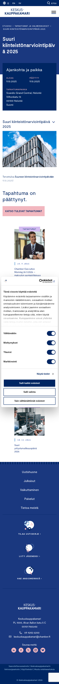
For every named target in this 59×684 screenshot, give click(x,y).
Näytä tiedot (43, 374)
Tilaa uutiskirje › (29, 534)
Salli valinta (29, 392)
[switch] (51, 342)
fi (8, 3)
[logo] (17, 12)
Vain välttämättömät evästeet (29, 401)
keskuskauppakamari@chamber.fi (32, 636)
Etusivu (7, 26)
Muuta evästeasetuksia (44, 669)
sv (20, 3)
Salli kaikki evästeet (29, 383)
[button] (51, 3)
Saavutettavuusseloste (19, 666)
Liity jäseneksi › (29, 556)
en (13, 3)
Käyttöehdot (27, 669)
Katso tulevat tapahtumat (23, 211)
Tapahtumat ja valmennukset (32, 26)
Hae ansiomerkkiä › (29, 578)
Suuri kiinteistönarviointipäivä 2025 (24, 29)
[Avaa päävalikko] (53, 11)
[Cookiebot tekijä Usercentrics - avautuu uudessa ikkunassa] (42, 281)
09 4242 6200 (31, 632)
